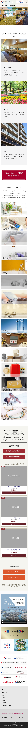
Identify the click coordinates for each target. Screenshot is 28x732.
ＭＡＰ (3, 700)
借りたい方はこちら (14, 577)
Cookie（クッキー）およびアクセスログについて (14, 725)
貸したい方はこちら (14, 571)
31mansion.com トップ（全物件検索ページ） (12, 713)
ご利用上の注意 (14, 724)
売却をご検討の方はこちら (14, 451)
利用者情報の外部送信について (14, 727)
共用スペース (5, 692)
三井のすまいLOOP (6, 705)
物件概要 (4, 702)
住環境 (3, 697)
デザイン (4, 695)
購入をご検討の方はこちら (14, 457)
